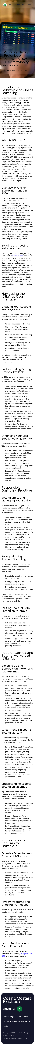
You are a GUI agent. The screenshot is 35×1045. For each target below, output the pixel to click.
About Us (7, 1039)
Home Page (9, 1016)
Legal (25, 1039)
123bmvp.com (17, 256)
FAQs (26, 1016)
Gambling (8, 47)
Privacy (13, 1039)
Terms (20, 1039)
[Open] (29, 5)
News (19, 1016)
